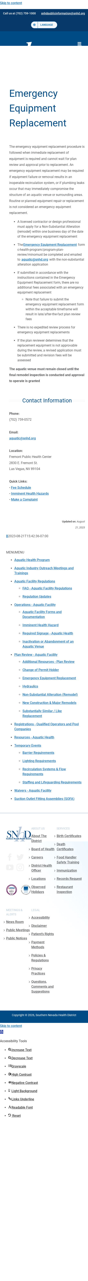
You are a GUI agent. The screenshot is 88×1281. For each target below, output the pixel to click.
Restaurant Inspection (65, 889)
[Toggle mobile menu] (80, 44)
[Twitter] (20, 857)
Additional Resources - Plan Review (48, 662)
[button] (1, 1032)
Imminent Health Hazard (41, 625)
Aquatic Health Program (32, 560)
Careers (37, 857)
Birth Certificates (69, 836)
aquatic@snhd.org (34, 259)
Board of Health (42, 849)
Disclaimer (39, 926)
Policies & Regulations (40, 957)
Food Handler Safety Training (68, 859)
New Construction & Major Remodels (49, 703)
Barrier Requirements (38, 753)
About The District (39, 838)
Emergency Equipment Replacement (49, 678)
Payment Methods (37, 944)
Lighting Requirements (39, 761)
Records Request (69, 879)
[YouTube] (10, 867)
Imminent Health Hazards (30, 494)
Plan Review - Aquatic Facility (36, 655)
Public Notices (16, 938)
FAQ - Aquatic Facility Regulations (47, 588)
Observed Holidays (38, 889)
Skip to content (11, 3)
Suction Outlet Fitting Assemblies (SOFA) (44, 799)
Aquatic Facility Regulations (34, 581)
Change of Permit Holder (41, 670)
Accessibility (40, 917)
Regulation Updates (37, 596)
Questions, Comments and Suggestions (42, 986)
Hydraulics (30, 686)
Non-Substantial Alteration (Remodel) (50, 695)
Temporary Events (27, 745)
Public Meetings (18, 930)
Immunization (67, 870)
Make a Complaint (24, 499)
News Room (15, 922)
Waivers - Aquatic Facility (32, 790)
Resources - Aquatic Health (34, 737)
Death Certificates (65, 846)
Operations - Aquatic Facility (35, 605)
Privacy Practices (38, 971)
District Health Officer (41, 868)
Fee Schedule (21, 488)
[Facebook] (10, 857)
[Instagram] (20, 867)
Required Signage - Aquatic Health (48, 633)
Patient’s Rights (42, 934)
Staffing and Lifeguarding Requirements (52, 782)
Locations (38, 879)
